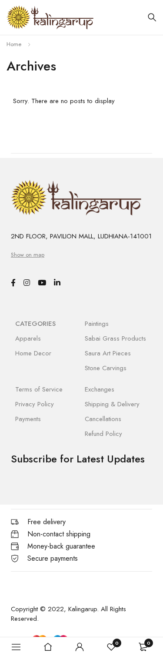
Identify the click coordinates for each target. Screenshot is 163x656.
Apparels (28, 338)
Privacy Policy (34, 404)
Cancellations (103, 419)
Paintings (97, 323)
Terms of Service (39, 389)
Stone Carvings (105, 368)
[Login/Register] (79, 647)
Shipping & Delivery (112, 404)
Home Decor (33, 353)
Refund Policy (103, 433)
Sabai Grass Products (115, 338)
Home (14, 44)
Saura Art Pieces (108, 353)
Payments (28, 419)
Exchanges (99, 389)
